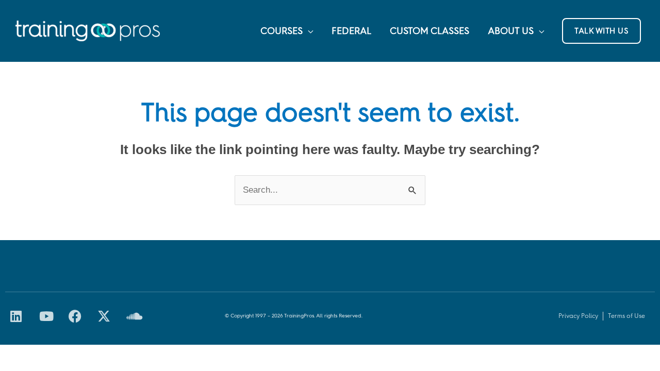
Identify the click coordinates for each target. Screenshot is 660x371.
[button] (601, 31)
